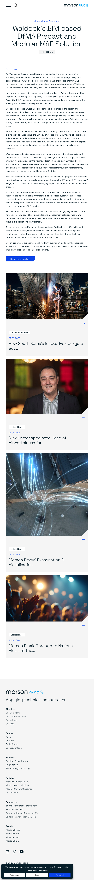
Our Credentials (14, 747)
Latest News (47, 52)
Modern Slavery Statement (20, 788)
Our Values (11, 720)
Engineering (12, 764)
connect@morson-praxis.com (21, 805)
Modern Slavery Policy (17, 785)
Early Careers (12, 744)
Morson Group (13, 829)
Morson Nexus (13, 840)
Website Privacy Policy (17, 781)
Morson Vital (12, 837)
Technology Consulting (18, 768)
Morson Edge (13, 833)
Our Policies (12, 792)
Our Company (13, 712)
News (8, 736)
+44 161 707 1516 (14, 809)
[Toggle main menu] (8, 5)
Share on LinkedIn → (20, 259)
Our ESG (10, 723)
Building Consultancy (17, 761)
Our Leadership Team (16, 716)
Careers (10, 740)
